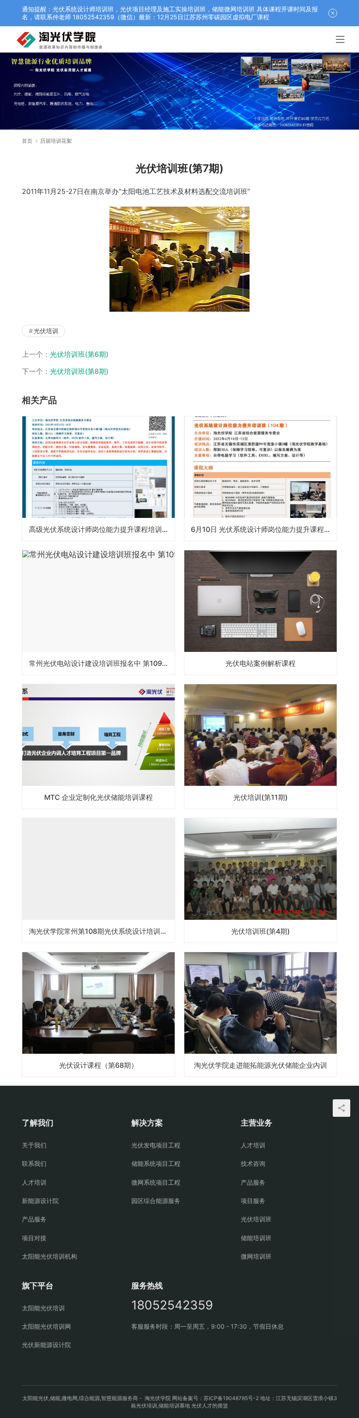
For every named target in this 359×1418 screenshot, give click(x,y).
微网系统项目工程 (155, 1182)
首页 (27, 140)
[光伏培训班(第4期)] (260, 880)
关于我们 (34, 1145)
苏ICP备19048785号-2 (231, 1398)
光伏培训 (46, 330)
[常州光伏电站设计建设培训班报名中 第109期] (98, 612)
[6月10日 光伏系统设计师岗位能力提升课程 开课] (260, 478)
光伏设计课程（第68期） (98, 1065)
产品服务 (34, 1219)
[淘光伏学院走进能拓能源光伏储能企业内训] (260, 1014)
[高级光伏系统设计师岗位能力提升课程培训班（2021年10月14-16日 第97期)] (98, 478)
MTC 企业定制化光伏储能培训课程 (98, 797)
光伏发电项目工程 (155, 1145)
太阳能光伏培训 (43, 1308)
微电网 (69, 1398)
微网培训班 (256, 1256)
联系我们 (34, 1163)
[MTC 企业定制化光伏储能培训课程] (98, 746)
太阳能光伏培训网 (46, 1326)
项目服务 (253, 1200)
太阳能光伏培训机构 (49, 1256)
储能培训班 (256, 1238)
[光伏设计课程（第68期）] (98, 1014)
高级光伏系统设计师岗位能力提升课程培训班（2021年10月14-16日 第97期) (102, 529)
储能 (55, 1398)
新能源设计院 (40, 1200)
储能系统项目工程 (155, 1163)
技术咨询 (253, 1163)
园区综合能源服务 (155, 1200)
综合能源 (89, 1398)
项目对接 (34, 1238)
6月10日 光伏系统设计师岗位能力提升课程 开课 (264, 529)
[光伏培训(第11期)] (260, 746)
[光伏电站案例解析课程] (260, 612)
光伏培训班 (256, 1219)
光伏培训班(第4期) (260, 931)
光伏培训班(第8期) (79, 371)
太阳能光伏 (35, 1398)
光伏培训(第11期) (260, 797)
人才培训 (34, 1182)
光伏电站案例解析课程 (260, 663)
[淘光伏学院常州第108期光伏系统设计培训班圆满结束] (98, 880)
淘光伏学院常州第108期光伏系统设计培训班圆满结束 (102, 931)
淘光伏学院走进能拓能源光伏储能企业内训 (260, 1065)
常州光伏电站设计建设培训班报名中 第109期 (99, 663)
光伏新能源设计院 (46, 1344)
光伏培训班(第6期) (79, 354)
